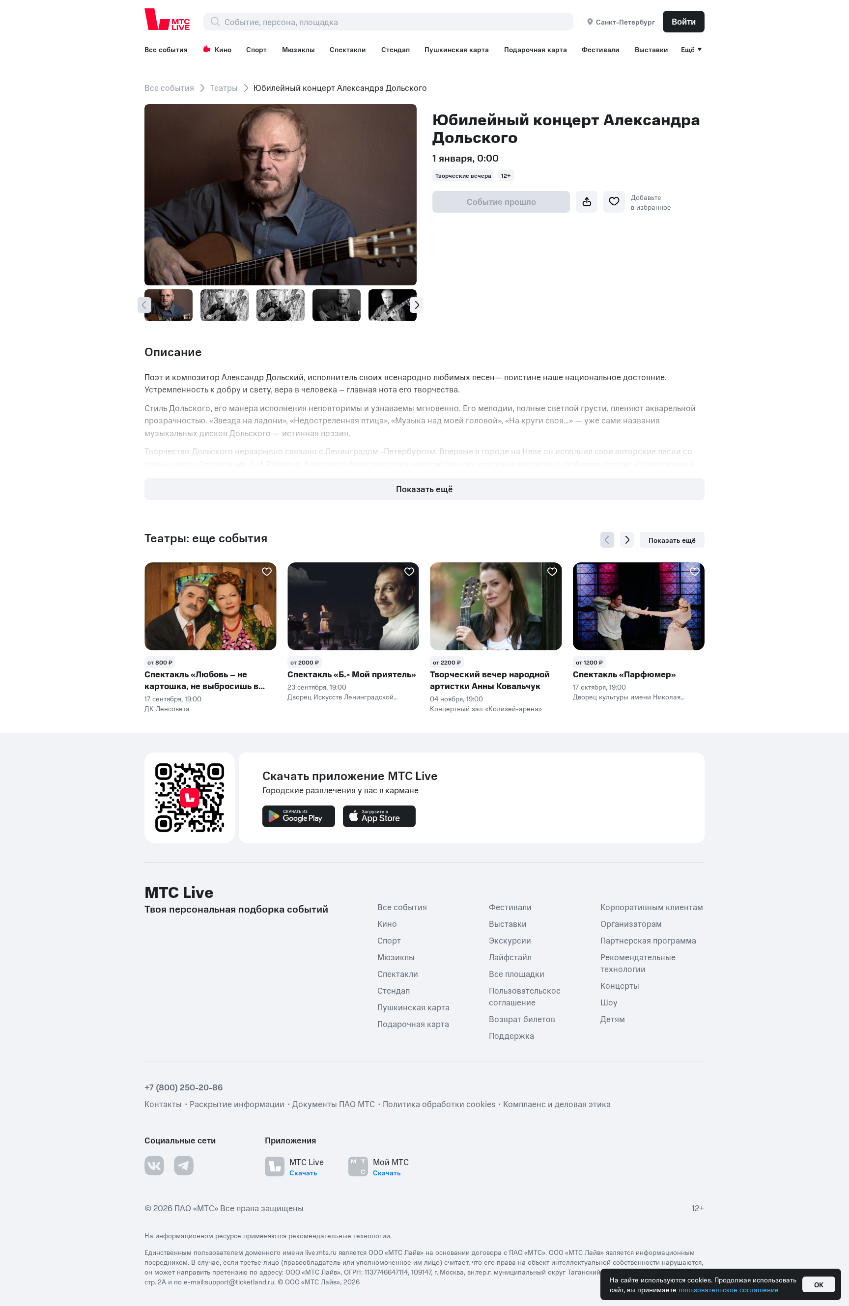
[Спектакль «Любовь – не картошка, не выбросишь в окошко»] (210, 606)
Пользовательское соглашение (525, 996)
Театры (224, 87)
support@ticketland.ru (239, 1281)
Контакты (163, 1104)
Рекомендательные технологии (638, 962)
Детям (612, 1019)
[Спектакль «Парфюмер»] (639, 606)
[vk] (154, 1165)
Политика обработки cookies (439, 1104)
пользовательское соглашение (729, 1289)
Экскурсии (510, 940)
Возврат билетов (522, 1019)
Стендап (395, 49)
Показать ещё (424, 489)
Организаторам (631, 923)
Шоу (609, 1002)
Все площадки (516, 973)
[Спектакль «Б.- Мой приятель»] (353, 606)
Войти (684, 21)
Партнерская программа (648, 940)
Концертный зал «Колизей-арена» (486, 708)
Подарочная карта (535, 49)
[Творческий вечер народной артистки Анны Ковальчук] (496, 606)
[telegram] (184, 1165)
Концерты (619, 985)
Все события (166, 49)
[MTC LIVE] (167, 19)
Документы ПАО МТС (333, 1104)
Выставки (651, 49)
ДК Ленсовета (167, 708)
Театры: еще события (205, 538)
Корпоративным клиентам (651, 907)
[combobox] (398, 21)
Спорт (256, 49)
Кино (223, 49)
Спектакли (348, 49)
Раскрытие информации (237, 1104)
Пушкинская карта (456, 49)
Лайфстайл (510, 957)
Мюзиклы (298, 49)
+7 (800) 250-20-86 (183, 1087)
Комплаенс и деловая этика (557, 1104)
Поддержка (511, 1035)
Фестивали (601, 49)
